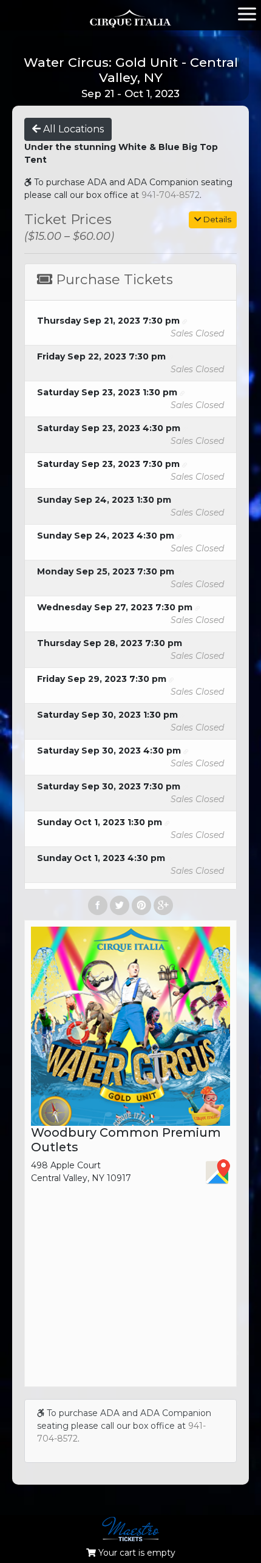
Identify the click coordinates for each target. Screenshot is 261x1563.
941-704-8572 (170, 194)
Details (216, 219)
